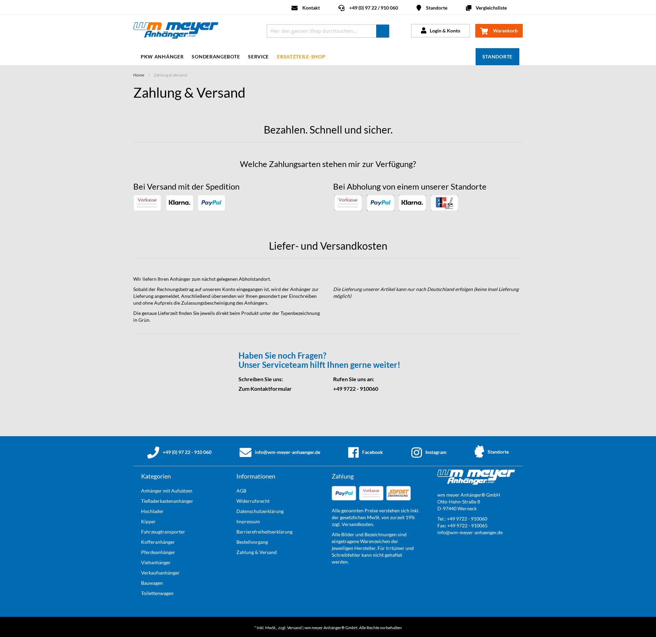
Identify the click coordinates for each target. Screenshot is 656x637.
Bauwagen (152, 583)
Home (138, 75)
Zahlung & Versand (256, 552)
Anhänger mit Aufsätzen (166, 491)
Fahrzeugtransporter (163, 532)
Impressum (248, 521)
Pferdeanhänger (158, 552)
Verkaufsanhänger (160, 573)
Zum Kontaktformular (265, 388)
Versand (294, 627)
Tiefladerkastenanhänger (167, 501)
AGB (241, 491)
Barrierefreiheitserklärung (264, 532)
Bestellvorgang (252, 542)
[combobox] (328, 31)
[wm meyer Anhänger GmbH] (194, 31)
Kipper (148, 521)
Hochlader (152, 511)
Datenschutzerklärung (260, 511)
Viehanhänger (156, 562)
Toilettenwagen (157, 593)
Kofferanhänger (158, 542)
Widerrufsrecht (253, 501)
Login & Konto (445, 30)
